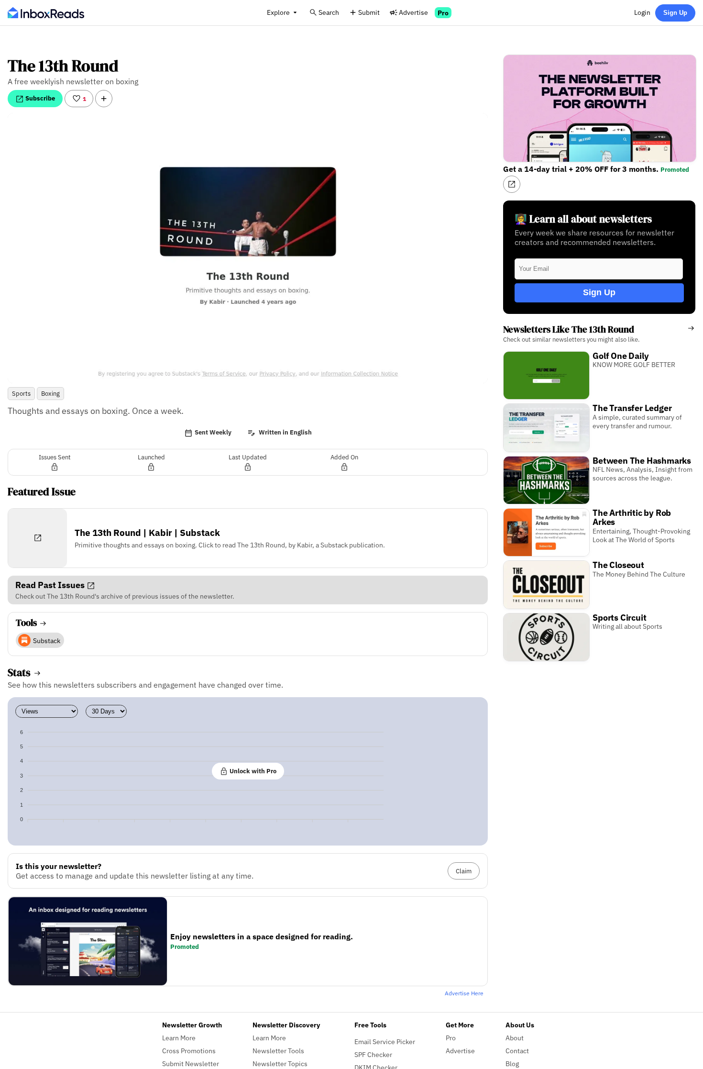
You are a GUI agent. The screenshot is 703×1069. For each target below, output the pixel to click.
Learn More (179, 1037)
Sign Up (675, 12)
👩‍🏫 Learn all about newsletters (583, 219)
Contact (517, 1050)
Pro (443, 12)
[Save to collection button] (103, 98)
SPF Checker (373, 1054)
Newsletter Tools (278, 1050)
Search (329, 12)
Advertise (413, 12)
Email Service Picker (384, 1041)
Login (642, 12)
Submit (369, 12)
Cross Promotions (189, 1050)
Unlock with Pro (252, 771)
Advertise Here (464, 993)
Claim (464, 871)
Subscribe (39, 98)
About (514, 1037)
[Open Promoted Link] (511, 184)
